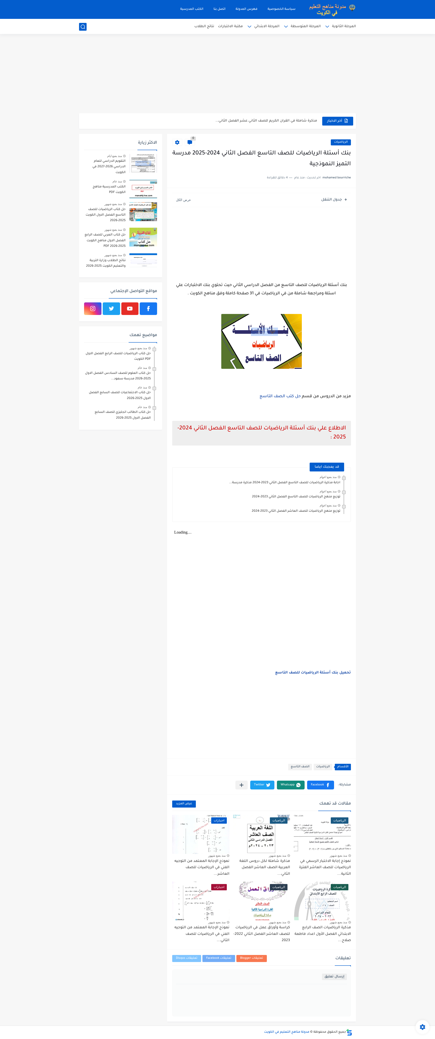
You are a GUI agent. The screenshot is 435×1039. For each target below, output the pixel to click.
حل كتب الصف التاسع (280, 396)
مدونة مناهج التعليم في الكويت (286, 1032)
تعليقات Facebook (218, 958)
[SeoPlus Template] (349, 1032)
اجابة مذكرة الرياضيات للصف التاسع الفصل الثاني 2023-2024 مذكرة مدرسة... (284, 483)
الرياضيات (341, 142)
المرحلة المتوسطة (306, 26)
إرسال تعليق (334, 977)
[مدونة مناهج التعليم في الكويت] (331, 9)
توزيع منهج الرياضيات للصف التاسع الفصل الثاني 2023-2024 (296, 497)
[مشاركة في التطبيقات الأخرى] (241, 785)
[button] (320, 785)
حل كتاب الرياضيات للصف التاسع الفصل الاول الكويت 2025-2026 (106, 215)
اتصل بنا (219, 9)
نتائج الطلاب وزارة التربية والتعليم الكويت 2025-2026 (106, 263)
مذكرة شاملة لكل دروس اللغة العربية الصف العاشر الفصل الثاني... (264, 867)
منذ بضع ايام (114, 156)
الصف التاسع (300, 767)
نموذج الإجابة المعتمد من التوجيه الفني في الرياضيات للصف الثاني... (201, 934)
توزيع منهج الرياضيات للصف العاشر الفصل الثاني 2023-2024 (296, 511)
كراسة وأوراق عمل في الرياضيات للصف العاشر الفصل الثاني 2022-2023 (261, 934)
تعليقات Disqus (186, 958)
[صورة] (143, 163)
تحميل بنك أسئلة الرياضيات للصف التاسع (313, 673)
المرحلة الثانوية (344, 26)
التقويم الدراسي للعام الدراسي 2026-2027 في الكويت (109, 166)
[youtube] (130, 308)
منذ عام (117, 181)
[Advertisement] (217, 74)
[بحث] (83, 27)
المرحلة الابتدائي (266, 26)
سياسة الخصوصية (282, 9)
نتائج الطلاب (204, 26)
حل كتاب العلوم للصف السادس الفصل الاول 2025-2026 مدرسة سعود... (118, 376)
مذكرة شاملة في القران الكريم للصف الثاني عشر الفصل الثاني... (266, 121)
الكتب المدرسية (191, 9)
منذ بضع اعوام (328, 477)
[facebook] (148, 308)
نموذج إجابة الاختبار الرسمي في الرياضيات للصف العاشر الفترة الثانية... (325, 867)
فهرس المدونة (247, 9)
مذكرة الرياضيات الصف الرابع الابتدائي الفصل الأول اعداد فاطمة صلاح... (323, 934)
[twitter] (111, 308)
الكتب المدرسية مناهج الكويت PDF (109, 189)
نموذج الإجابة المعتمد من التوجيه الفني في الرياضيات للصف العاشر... (201, 867)
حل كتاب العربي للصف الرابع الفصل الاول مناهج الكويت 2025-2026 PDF (105, 240)
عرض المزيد (184, 804)
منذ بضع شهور (338, 855)
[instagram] (92, 308)
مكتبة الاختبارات (230, 26)
